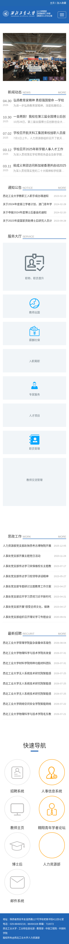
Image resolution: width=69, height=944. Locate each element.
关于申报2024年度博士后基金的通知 (25, 212)
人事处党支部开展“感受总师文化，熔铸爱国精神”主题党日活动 (26, 607)
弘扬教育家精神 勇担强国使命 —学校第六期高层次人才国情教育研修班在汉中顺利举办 (39, 100)
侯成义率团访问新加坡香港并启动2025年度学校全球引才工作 (39, 165)
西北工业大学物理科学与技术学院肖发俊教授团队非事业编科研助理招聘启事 (27, 653)
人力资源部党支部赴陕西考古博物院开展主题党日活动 (27, 546)
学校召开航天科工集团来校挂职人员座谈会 (39, 133)
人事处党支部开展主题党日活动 (21, 555)
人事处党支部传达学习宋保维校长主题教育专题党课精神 (27, 566)
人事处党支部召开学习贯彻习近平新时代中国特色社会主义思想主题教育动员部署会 (27, 596)
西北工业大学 (10, 928)
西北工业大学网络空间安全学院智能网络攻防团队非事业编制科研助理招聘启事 (27, 704)
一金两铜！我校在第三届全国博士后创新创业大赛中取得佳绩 (39, 116)
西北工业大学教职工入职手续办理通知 (25, 195)
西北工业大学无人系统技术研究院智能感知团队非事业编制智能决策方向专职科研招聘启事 (27, 694)
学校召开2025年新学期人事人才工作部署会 (38, 149)
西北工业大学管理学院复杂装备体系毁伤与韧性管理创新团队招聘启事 (27, 643)
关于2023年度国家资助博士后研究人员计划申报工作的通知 (27, 221)
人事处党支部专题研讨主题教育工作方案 (27, 586)
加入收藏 (61, 3)
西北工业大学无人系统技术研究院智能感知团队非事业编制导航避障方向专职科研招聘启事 (27, 673)
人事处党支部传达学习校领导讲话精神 (25, 576)
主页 (52, 3)
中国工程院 (51, 928)
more (62, 92)
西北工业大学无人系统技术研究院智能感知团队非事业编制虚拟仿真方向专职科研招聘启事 (27, 683)
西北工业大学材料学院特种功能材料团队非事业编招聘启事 (27, 663)
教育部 (40, 928)
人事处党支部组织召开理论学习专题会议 (27, 616)
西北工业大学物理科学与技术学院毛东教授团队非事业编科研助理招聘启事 (27, 714)
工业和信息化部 (27, 928)
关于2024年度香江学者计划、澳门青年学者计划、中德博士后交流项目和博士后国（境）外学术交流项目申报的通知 (27, 204)
